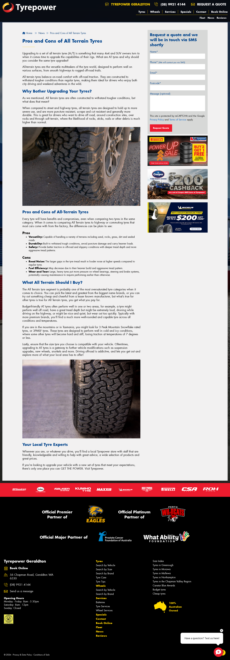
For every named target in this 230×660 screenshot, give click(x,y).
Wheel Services (104, 610)
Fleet (202, 17)
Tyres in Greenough (163, 565)
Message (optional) (160, 93)
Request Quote (161, 128)
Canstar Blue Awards (164, 585)
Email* (153, 72)
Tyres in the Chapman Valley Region (172, 581)
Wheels (155, 11)
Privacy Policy (157, 119)
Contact (201, 11)
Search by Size (104, 569)
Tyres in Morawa (162, 569)
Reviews (221, 17)
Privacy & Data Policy (22, 654)
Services (170, 11)
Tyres (141, 11)
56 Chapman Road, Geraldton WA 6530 (31, 576)
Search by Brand (105, 573)
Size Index (158, 561)
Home (28, 33)
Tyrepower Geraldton (130, 4)
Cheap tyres (159, 593)
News (211, 17)
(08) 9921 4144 (173, 4)
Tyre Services (103, 606)
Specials (186, 11)
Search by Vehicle (105, 565)
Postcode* (155, 83)
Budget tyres (159, 589)
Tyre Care (101, 577)
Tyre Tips (100, 581)
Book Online (219, 11)
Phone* (167, 62)
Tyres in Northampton (164, 577)
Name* (154, 51)
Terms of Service (177, 119)
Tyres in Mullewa (162, 573)
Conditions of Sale (41, 654)
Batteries (100, 602)
